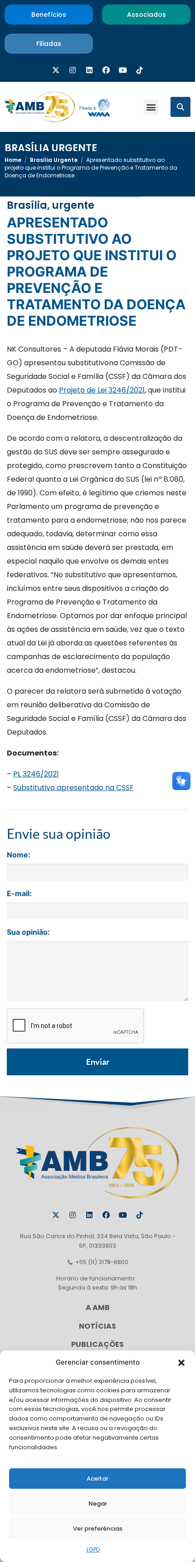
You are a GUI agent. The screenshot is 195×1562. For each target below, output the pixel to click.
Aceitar (97, 1478)
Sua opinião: (28, 932)
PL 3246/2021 (36, 774)
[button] (181, 1362)
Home (13, 160)
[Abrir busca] (180, 107)
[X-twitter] (56, 70)
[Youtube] (123, 70)
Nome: (18, 854)
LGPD (93, 1549)
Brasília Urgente (51, 148)
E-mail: (19, 893)
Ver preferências (97, 1528)
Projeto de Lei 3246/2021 (102, 390)
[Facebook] (106, 70)
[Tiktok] (139, 70)
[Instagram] (72, 70)
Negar (97, 1503)
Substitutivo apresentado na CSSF (73, 787)
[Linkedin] (89, 70)
